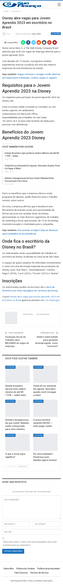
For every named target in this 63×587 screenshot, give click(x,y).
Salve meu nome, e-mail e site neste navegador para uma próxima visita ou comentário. (30, 543)
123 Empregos (52, 300)
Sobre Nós (9, 568)
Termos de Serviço (39, 573)
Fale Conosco (21, 573)
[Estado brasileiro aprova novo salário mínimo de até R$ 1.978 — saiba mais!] (17, 374)
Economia (56, 33)
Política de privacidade (48, 568)
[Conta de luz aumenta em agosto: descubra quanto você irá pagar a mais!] (45, 374)
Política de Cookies (25, 568)
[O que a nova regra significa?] (17, 442)
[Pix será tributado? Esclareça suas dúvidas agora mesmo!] (45, 442)
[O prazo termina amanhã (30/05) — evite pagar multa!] (45, 408)
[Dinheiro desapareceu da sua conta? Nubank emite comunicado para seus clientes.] (17, 408)
